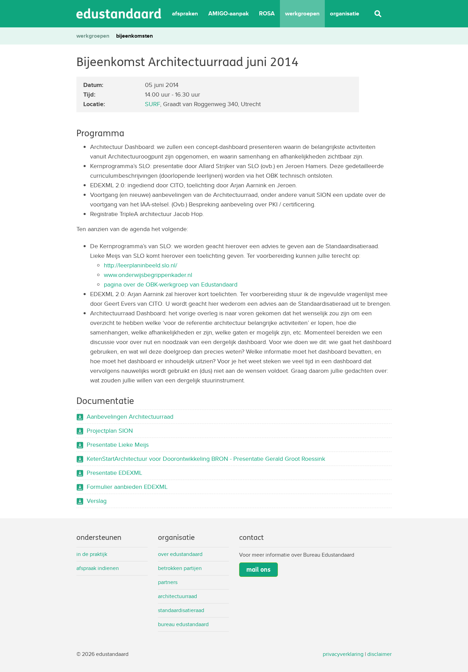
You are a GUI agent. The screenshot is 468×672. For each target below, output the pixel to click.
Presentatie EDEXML (114, 472)
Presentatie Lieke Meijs (118, 444)
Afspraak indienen (97, 568)
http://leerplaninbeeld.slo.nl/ (140, 265)
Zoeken (378, 13)
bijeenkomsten (134, 36)
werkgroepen (302, 13)
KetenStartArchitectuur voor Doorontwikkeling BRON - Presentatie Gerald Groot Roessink (206, 458)
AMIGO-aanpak (228, 13)
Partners (167, 582)
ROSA (267, 13)
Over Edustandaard (180, 554)
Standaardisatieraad (181, 610)
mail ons (258, 569)
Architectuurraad (177, 596)
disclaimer (379, 654)
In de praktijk (91, 554)
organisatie (344, 13)
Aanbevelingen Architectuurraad (130, 416)
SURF (152, 104)
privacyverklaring (343, 654)
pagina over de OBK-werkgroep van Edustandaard (170, 284)
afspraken (185, 13)
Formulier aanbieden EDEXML (127, 486)
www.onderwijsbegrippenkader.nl (148, 274)
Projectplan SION (110, 430)
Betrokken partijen (180, 568)
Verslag (97, 500)
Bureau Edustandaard (183, 624)
